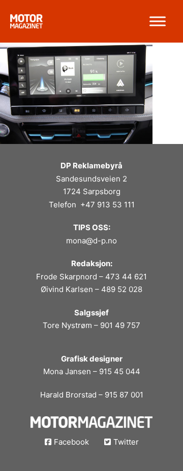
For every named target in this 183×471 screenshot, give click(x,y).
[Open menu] (157, 21)
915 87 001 (124, 395)
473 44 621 (126, 276)
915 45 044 (119, 371)
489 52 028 (121, 289)
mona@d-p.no (91, 240)
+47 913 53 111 (107, 204)
